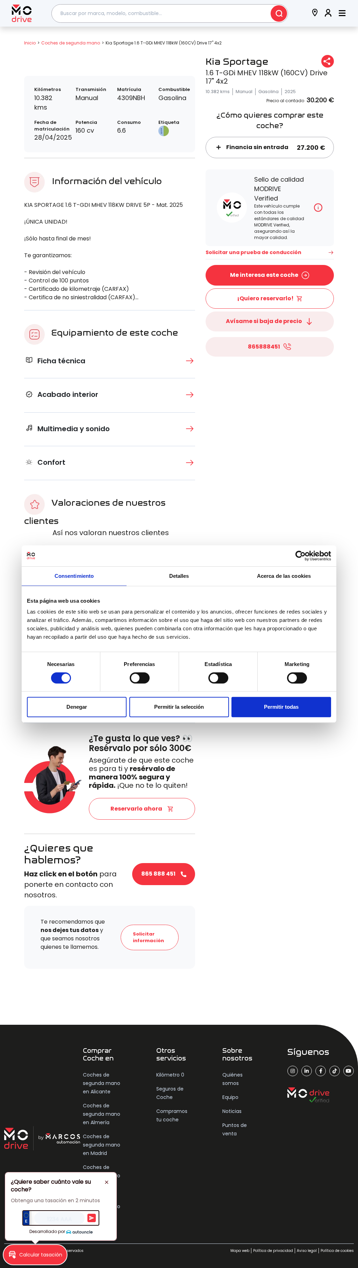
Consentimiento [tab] (74, 576)
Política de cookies (337, 1250)
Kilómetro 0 (170, 1074)
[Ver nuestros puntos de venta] (315, 13)
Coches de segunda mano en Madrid (101, 1145)
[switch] (140, 678)
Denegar (76, 707)
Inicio (30, 43)
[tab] (109, 361)
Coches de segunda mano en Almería (101, 1114)
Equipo (230, 1097)
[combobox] (169, 13)
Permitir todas (281, 707)
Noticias (232, 1111)
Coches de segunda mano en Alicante (101, 1083)
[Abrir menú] (342, 13)
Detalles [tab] (179, 576)
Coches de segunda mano (70, 43)
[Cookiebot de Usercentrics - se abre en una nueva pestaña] (300, 556)
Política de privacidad (273, 1250)
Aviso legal (307, 1250)
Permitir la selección (179, 707)
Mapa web (239, 1250)
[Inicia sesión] (328, 13)
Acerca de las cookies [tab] (284, 576)
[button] (35, 1254)
